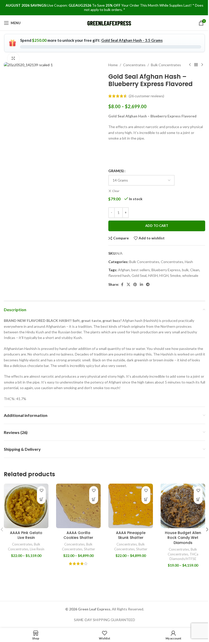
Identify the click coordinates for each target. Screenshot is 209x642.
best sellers (140, 270)
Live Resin (37, 549)
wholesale (190, 275)
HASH (153, 275)
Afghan (124, 270)
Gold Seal (139, 275)
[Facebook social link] (122, 284)
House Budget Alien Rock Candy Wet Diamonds (183, 537)
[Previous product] (190, 65)
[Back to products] (196, 65)
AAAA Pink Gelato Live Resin (26, 535)
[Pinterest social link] (135, 284)
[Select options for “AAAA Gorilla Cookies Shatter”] (93, 499)
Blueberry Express (165, 270)
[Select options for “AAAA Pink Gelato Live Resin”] (41, 499)
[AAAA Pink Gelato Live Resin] (26, 506)
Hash (189, 261)
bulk (185, 270)
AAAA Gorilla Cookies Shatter (78, 535)
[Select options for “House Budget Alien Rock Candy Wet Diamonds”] (198, 499)
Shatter (89, 549)
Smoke (175, 275)
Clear (116, 191)
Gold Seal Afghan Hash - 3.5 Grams (132, 40)
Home (113, 65)
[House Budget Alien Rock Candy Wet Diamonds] (183, 506)
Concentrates (134, 65)
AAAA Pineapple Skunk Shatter (131, 535)
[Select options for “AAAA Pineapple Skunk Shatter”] (145, 499)
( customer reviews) (146, 96)
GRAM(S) (116, 171)
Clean (194, 270)
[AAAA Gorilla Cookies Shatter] (78, 506)
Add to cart (156, 226)
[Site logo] (109, 22)
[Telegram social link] (148, 284)
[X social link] (128, 284)
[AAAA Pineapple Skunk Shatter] (130, 506)
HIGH (163, 275)
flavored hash (119, 275)
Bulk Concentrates (166, 65)
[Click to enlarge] (13, 58)
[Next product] (202, 65)
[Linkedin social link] (141, 284)
